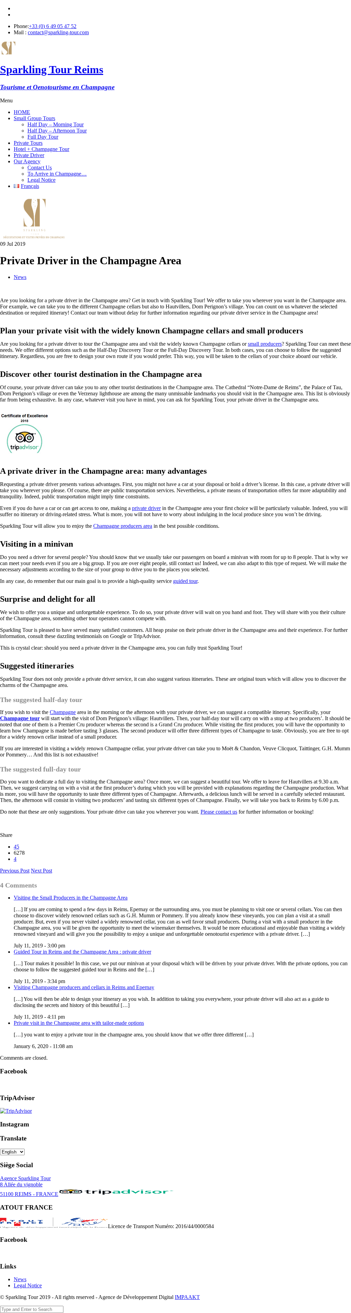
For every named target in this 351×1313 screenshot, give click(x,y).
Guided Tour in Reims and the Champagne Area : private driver (82, 952)
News (20, 277)
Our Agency (27, 161)
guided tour (185, 581)
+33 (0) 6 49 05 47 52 (52, 26)
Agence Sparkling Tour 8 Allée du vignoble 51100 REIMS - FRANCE (29, 1186)
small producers (265, 344)
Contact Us (39, 167)
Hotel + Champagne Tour (41, 149)
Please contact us (219, 812)
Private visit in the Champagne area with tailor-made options (79, 1023)
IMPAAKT (187, 1297)
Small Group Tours (34, 118)
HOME (22, 112)
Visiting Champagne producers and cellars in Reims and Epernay (84, 987)
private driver (146, 508)
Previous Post (14, 871)
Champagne (63, 712)
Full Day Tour (42, 137)
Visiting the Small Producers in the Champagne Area (71, 898)
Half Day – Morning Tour (55, 124)
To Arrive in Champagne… (57, 174)
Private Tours (28, 143)
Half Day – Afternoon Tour (57, 130)
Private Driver (29, 155)
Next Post (41, 871)
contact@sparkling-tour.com (58, 32)
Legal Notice (41, 180)
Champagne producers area (122, 526)
